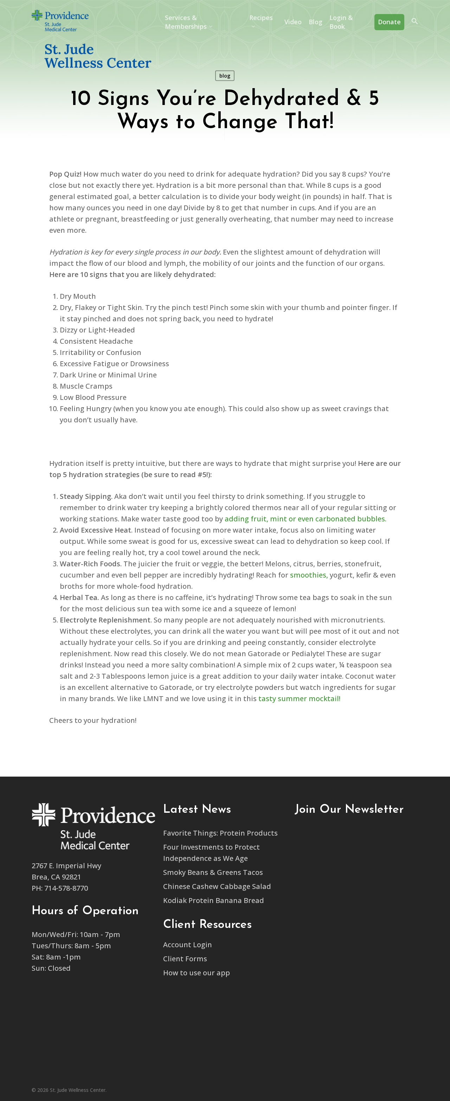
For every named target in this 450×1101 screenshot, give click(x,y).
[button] (414, 22)
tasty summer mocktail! (298, 698)
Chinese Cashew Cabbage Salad (217, 886)
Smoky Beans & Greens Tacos (213, 872)
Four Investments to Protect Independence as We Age (211, 852)
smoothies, (309, 575)
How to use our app (196, 972)
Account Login (187, 944)
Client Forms (185, 958)
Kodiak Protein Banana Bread (213, 900)
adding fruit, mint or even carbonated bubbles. (305, 518)
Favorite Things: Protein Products (220, 833)
